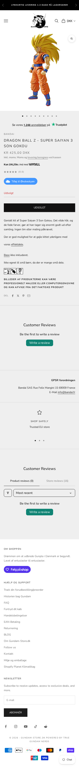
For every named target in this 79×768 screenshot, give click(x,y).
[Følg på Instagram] (16, 726)
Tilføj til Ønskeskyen (23, 181)
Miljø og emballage (15, 660)
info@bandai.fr (66, 392)
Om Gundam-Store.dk (17, 641)
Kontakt (8, 654)
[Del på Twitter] (18, 295)
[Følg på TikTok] (36, 726)
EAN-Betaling (12, 622)
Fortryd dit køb (13, 609)
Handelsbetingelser (15, 615)
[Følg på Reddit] (46, 726)
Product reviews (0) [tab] (21, 481)
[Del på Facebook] (12, 295)
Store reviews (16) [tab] (57, 481)
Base (7, 255)
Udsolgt (39, 207)
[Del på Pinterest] (23, 295)
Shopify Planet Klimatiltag (19, 667)
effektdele (17, 244)
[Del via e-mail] (28, 295)
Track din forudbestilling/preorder (23, 590)
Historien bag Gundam (17, 596)
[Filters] (8, 493)
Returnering (11, 628)
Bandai (9, 134)
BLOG (7, 634)
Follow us (10, 647)
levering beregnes (38, 157)
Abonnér (15, 712)
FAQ (6, 603)
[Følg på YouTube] (26, 726)
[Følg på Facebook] (6, 726)
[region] (39, 422)
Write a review (39, 343)
